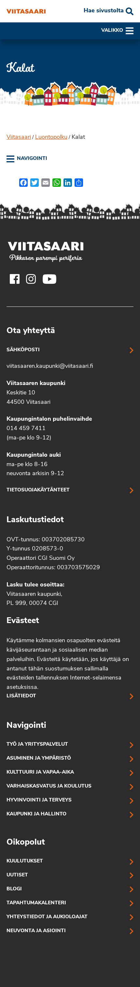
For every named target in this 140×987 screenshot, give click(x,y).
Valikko (112, 30)
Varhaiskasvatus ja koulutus (49, 786)
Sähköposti (23, 350)
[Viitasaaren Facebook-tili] (15, 279)
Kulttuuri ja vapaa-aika (40, 772)
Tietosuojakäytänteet (38, 490)
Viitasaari (19, 137)
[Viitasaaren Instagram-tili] (31, 279)
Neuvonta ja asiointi (36, 931)
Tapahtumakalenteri (36, 903)
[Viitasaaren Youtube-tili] (49, 279)
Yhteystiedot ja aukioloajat (47, 917)
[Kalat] (26, 11)
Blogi (14, 889)
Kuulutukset (25, 861)
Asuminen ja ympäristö (39, 758)
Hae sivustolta (104, 11)
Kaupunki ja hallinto (36, 814)
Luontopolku (51, 137)
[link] (27, 159)
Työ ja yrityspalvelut (37, 744)
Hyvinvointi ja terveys (39, 800)
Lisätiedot (21, 696)
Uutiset (17, 875)
